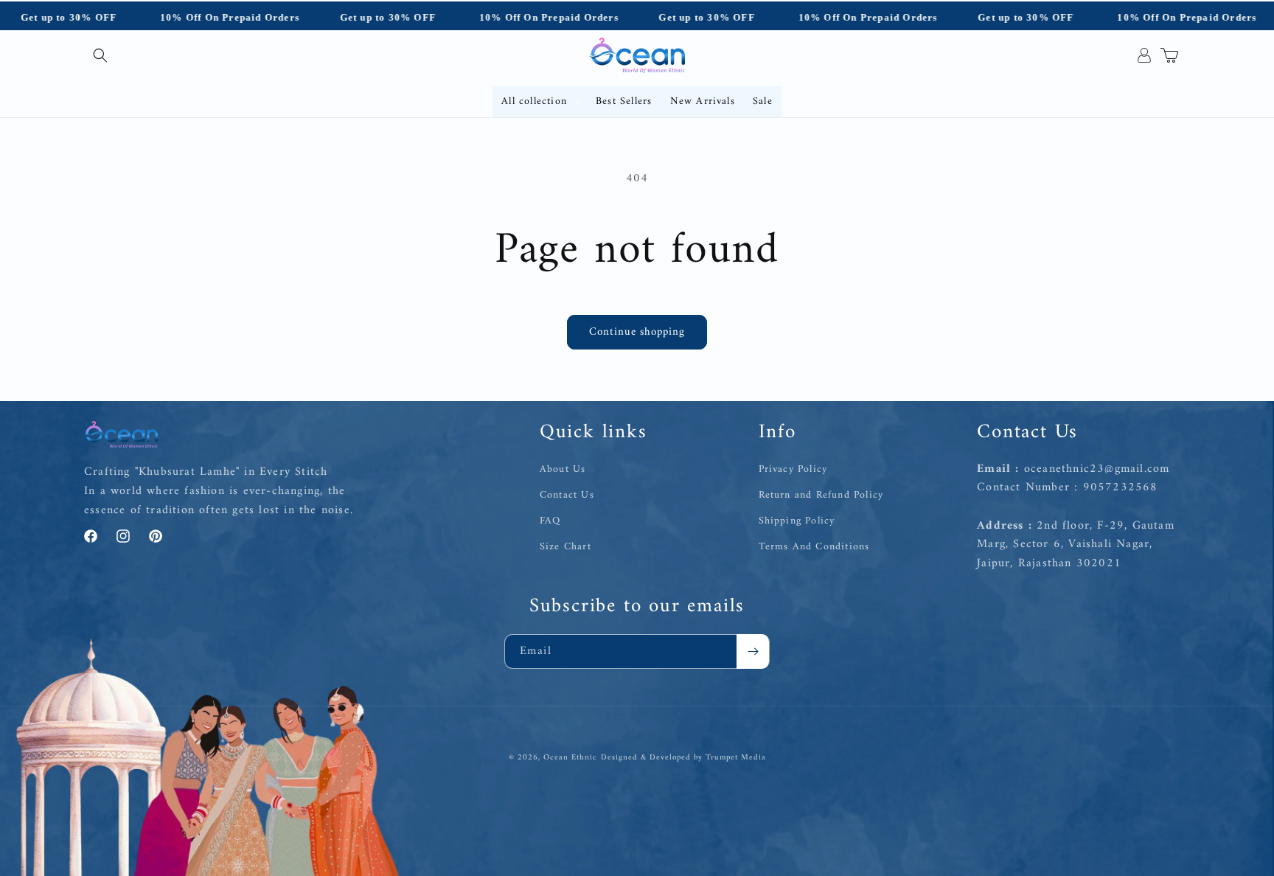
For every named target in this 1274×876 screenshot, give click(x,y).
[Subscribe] (753, 651)
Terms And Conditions (814, 547)
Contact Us (567, 495)
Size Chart (565, 547)
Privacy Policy (793, 469)
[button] (100, 55)
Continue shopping (637, 332)
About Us (563, 469)
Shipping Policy (797, 521)
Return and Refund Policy (821, 495)
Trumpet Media (736, 758)
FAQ (550, 521)
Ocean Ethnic (570, 758)
